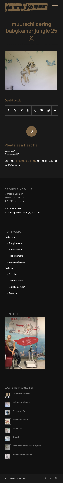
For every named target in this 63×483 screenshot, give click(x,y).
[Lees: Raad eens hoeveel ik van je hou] (8, 447)
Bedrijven (9, 268)
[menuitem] (53, 7)
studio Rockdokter (21, 393)
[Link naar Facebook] (40, 478)
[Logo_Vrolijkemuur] (26, 7)
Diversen (13, 293)
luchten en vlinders (21, 402)
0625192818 (15, 208)
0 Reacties (29, 44)
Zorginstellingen (17, 287)
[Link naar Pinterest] (45, 478)
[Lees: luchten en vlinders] (8, 404)
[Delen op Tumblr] (35, 110)
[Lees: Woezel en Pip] (8, 413)
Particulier (10, 237)
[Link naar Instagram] (55, 478)
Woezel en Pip (19, 411)
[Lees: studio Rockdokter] (8, 395)
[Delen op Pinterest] (21, 110)
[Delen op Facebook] (8, 110)
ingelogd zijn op (26, 160)
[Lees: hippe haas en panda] (8, 456)
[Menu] (53, 7)
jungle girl (17, 428)
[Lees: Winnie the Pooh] (8, 421)
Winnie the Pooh (20, 420)
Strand (16, 437)
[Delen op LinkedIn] (28, 110)
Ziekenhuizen (16, 280)
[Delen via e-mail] (55, 110)
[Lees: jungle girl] (8, 430)
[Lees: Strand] (8, 439)
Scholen (13, 274)
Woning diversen (17, 262)
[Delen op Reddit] (48, 110)
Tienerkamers (16, 256)
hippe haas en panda (22, 454)
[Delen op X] (15, 110)
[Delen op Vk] (41, 110)
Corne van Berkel (49, 44)
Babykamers (15, 243)
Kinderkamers (16, 249)
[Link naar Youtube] (50, 478)
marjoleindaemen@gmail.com (25, 212)
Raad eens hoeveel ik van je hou (27, 446)
